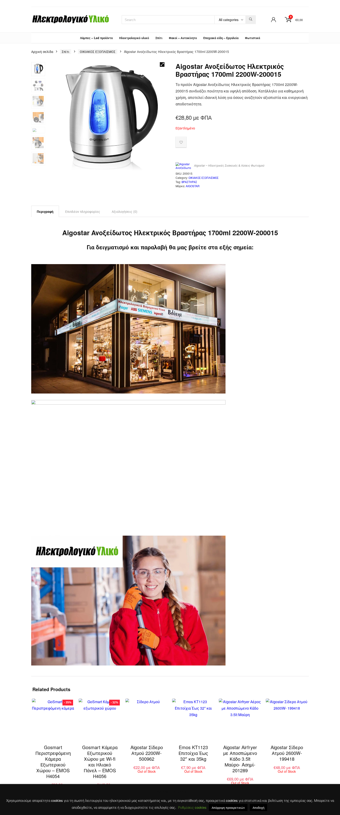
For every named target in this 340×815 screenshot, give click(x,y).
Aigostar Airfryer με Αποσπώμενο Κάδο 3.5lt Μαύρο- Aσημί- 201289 (240, 759)
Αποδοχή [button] (258, 807)
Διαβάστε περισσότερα (149, 775)
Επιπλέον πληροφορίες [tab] (82, 211)
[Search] (250, 19)
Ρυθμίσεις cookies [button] (192, 807)
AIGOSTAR (193, 186)
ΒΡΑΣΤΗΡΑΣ (189, 182)
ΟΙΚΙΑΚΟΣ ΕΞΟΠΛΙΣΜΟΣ (97, 51)
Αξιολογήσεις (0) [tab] (124, 211)
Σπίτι (158, 38)
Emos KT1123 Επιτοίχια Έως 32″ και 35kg (193, 753)
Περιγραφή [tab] (45, 211)
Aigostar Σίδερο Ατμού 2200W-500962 (146, 753)
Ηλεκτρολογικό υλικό (134, 38)
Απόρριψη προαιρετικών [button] (228, 807)
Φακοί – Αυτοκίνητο (183, 38)
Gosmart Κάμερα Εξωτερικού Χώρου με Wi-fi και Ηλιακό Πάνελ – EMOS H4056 (99, 761)
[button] (162, 64)
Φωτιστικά (252, 38)
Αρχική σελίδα (42, 51)
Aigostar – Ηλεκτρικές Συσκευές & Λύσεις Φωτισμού (229, 165)
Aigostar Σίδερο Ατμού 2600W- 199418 (287, 753)
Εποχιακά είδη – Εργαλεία (220, 38)
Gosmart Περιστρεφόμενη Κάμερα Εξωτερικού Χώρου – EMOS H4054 (53, 761)
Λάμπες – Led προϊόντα (96, 38)
